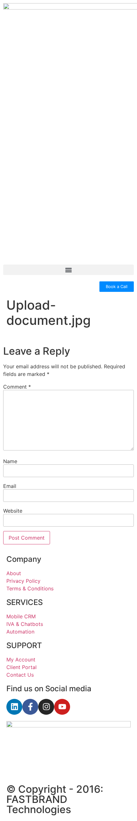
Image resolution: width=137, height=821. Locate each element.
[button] (68, 270)
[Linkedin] (14, 707)
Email (9, 486)
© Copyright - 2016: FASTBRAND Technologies (54, 799)
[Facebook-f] (30, 707)
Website (12, 510)
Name (10, 461)
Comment (17, 386)
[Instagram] (46, 707)
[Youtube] (62, 707)
